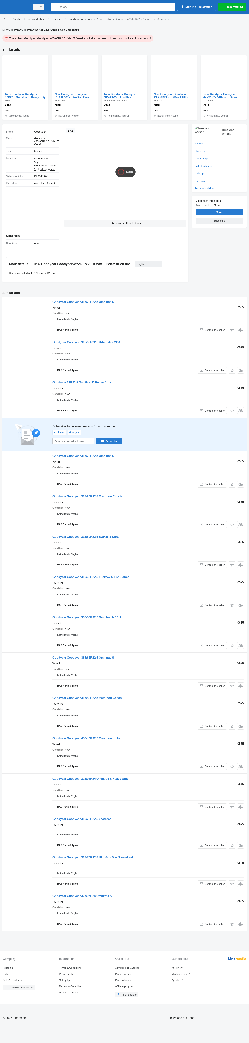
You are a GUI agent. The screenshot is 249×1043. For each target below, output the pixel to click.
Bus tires (200, 180)
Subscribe (111, 441)
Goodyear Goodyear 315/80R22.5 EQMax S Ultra (85, 536)
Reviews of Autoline (70, 986)
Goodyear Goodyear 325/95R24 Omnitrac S (82, 895)
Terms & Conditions (70, 967)
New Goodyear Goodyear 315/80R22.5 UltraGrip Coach (73, 95)
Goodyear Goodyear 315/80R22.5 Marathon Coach (87, 496)
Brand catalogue (68, 992)
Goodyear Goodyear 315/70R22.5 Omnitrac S (83, 455)
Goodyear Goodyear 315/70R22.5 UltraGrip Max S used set (92, 857)
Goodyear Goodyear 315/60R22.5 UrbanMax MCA (86, 342)
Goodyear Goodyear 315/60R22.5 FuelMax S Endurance (90, 577)
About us (8, 967)
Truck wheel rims (204, 188)
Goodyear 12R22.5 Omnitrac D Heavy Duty (81, 382)
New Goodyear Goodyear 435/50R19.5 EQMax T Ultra (171, 95)
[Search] (54, 7)
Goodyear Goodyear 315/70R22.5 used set (81, 819)
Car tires (200, 151)
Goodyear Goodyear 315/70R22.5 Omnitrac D (83, 301)
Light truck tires (203, 165)
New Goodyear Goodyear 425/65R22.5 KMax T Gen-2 (220, 95)
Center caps (202, 158)
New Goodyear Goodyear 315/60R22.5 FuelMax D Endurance (120, 95)
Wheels (199, 143)
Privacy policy (67, 973)
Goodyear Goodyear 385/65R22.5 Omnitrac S (83, 657)
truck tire (39, 151)
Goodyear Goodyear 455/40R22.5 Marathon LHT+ (86, 738)
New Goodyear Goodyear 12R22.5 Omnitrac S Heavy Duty (25, 95)
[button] (125, 223)
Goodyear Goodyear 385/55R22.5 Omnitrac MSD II (86, 617)
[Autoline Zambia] (15, 7)
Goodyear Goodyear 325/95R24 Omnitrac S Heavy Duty (90, 778)
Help (5, 973)
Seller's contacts (12, 980)
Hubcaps (200, 173)
